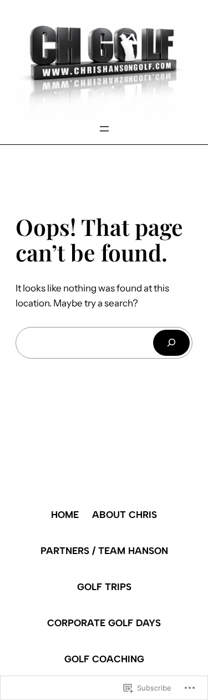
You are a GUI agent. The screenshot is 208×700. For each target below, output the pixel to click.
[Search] (171, 343)
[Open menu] (104, 128)
